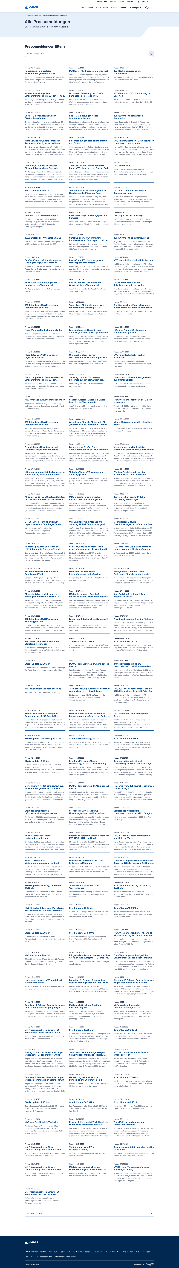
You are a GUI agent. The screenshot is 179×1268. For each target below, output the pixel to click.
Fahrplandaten (127, 1252)
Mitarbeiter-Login (100, 1252)
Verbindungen (87, 7)
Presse (121, 2)
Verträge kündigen (143, 1252)
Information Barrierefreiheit (65, 1257)
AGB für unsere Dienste (82, 1252)
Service (114, 7)
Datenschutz (65, 1252)
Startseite (29, 15)
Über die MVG (102, 2)
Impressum (53, 1252)
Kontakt (130, 2)
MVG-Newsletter (31, 1252)
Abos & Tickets (102, 7)
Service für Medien (41, 15)
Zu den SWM (114, 1252)
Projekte (123, 7)
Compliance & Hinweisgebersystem (38, 1257)
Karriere (113, 2)
